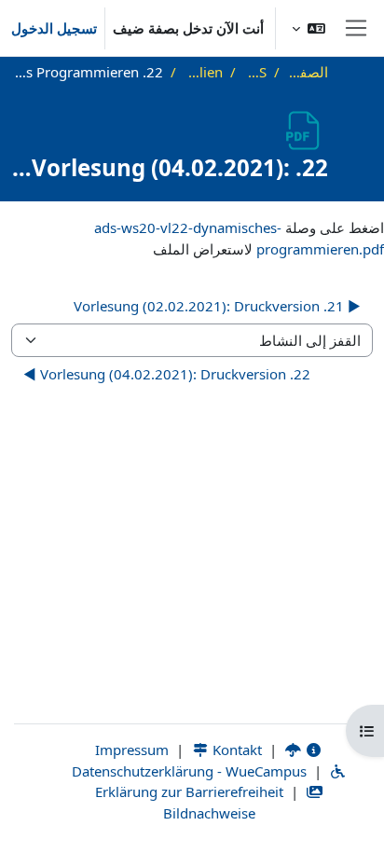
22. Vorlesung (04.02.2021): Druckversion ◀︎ (166, 374)
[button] (308, 28)
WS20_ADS (255, 71)
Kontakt (235, 749)
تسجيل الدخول (54, 28)
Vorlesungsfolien (203, 71)
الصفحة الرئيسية (308, 71)
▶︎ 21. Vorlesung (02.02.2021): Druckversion (217, 305)
